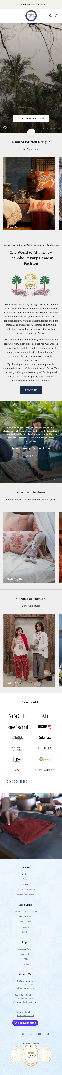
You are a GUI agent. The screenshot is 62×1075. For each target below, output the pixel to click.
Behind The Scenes (25, 897)
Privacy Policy (25, 956)
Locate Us (25, 967)
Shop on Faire (37, 4)
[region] (31, 78)
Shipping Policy (25, 951)
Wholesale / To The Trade (25, 914)
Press (25, 881)
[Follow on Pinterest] (31, 1036)
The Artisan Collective (25, 892)
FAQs (25, 961)
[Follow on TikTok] (48, 1036)
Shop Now (31, 457)
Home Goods (25, 924)
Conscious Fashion (31, 118)
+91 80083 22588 (25, 1001)
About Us (31, 390)
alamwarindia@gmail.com (25, 1004)
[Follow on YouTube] (39, 1036)
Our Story (25, 876)
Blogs (25, 887)
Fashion (25, 929)
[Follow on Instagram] (22, 1036)
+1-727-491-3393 (25, 987)
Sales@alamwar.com (25, 990)
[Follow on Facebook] (14, 1036)
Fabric (25, 934)
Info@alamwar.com (25, 1018)
